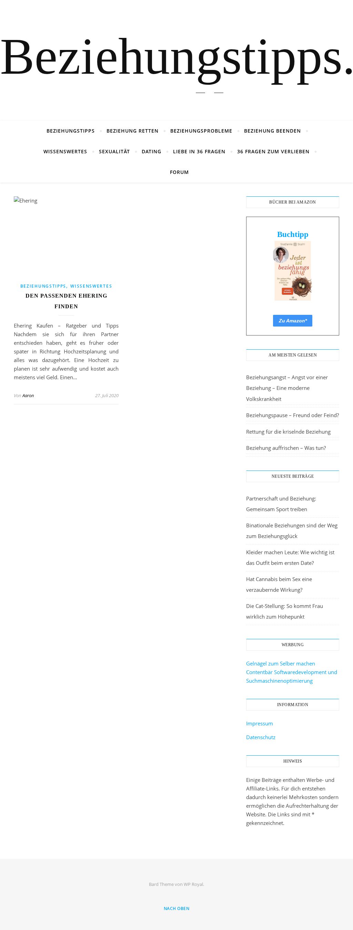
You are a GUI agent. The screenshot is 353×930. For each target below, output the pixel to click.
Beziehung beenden (272, 130)
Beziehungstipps (71, 130)
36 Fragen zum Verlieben (273, 151)
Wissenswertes (65, 151)
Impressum (259, 723)
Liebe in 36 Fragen (199, 151)
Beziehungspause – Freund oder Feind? (292, 415)
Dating (151, 151)
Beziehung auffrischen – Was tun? (286, 447)
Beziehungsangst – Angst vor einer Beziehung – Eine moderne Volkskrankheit (287, 388)
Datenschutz (260, 737)
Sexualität (114, 151)
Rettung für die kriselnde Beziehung (288, 431)
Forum (179, 172)
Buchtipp (293, 234)
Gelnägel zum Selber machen (280, 663)
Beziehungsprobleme (201, 130)
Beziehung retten (133, 130)
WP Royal (193, 884)
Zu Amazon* (293, 320)
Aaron (28, 395)
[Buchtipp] (292, 270)
